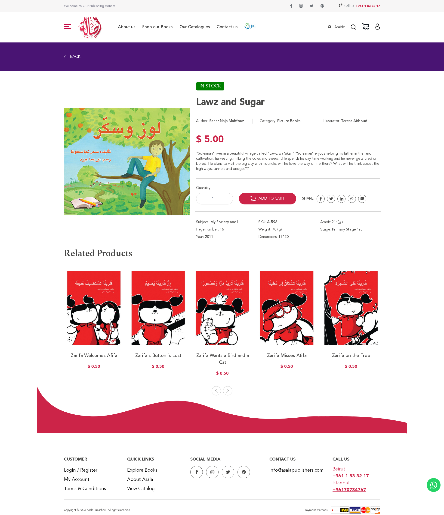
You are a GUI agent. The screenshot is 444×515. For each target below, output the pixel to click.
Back (75, 57)
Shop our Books (157, 27)
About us (126, 27)
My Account (76, 479)
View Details (94, 334)
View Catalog (141, 489)
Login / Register (80, 470)
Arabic (339, 27)
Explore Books (142, 470)
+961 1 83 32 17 (368, 6)
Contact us (227, 27)
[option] (94, 323)
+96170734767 (349, 490)
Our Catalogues (194, 27)
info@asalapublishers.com (296, 470)
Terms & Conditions (85, 489)
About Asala (140, 479)
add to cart (272, 199)
